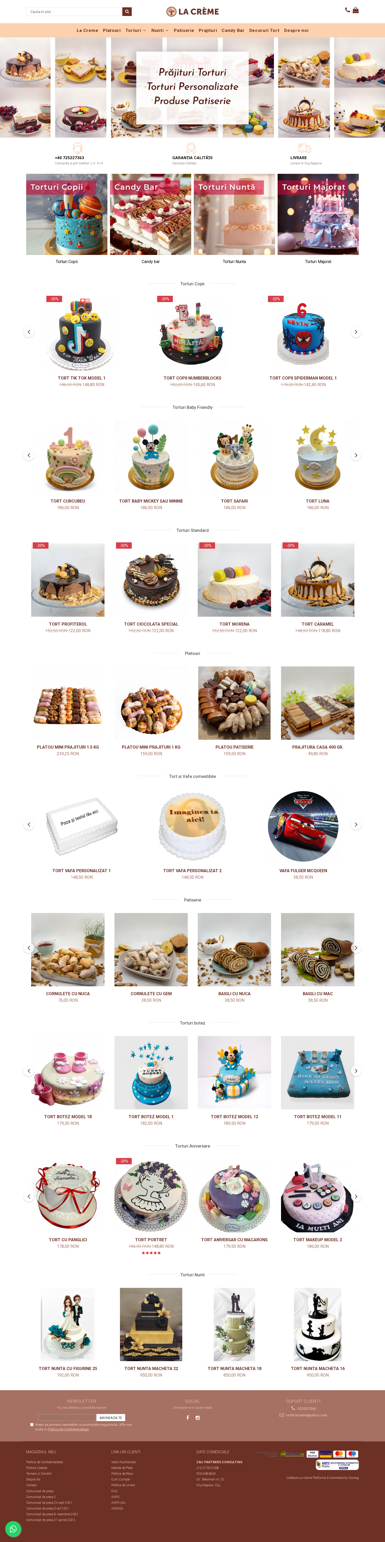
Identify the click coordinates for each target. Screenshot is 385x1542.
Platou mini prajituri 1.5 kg (68, 747)
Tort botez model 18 (68, 1116)
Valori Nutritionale (123, 1462)
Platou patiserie (235, 747)
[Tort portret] (151, 1196)
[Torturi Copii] (66, 214)
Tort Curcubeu (68, 501)
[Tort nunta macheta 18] (234, 1324)
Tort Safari (234, 501)
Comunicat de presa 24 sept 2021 (49, 1503)
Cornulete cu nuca (68, 993)
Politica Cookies (36, 1468)
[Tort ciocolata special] (151, 580)
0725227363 (306, 1409)
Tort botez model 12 (234, 1116)
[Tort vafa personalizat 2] (192, 826)
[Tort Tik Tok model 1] (81, 333)
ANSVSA (117, 1508)
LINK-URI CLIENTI (125, 1452)
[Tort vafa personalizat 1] (81, 826)
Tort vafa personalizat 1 (81, 870)
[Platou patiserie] (234, 703)
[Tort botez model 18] (68, 1073)
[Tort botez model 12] (234, 1073)
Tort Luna (317, 501)
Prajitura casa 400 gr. (317, 747)
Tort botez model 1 (151, 1116)
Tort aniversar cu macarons (234, 1239)
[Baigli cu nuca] (234, 950)
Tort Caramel (318, 624)
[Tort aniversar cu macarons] (234, 1196)
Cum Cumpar (120, 1479)
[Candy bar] (150, 214)
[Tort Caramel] (318, 580)
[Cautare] (127, 11)
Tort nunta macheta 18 (234, 1368)
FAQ (114, 1491)
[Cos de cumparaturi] (356, 10)
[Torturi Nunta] (234, 214)
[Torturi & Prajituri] (192, 87)
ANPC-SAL (118, 1503)
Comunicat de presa (39, 1491)
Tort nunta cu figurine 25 (68, 1368)
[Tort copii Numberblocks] (192, 333)
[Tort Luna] (318, 457)
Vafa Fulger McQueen (303, 870)
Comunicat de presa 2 (41, 1497)
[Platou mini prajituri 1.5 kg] (68, 703)
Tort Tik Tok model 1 (82, 378)
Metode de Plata (122, 1468)
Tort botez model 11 (318, 1116)
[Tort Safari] (234, 457)
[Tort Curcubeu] (68, 457)
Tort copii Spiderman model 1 (303, 378)
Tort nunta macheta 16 (318, 1368)
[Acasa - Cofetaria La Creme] (192, 12)
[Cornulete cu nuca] (68, 950)
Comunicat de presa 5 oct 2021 (47, 1508)
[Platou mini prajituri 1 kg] (151, 703)
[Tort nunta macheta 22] (151, 1324)
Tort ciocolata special (151, 624)
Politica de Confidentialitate (68, 1429)
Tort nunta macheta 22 (151, 1368)
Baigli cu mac (318, 993)
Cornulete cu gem (151, 993)
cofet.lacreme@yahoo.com (306, 1415)
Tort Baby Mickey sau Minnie (151, 501)
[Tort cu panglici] (68, 1196)
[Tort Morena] (234, 580)
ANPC (115, 1497)
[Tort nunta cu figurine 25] (68, 1324)
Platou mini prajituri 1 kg (151, 747)
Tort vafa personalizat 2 (192, 870)
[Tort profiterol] (68, 580)
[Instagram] (197, 1417)
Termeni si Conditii (39, 1474)
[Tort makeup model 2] (318, 1196)
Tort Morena (234, 624)
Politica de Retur (122, 1474)
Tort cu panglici (68, 1239)
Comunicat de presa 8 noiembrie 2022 (52, 1514)
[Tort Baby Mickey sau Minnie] (151, 457)
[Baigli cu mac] (318, 950)
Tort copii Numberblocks (192, 378)
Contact (31, 1485)
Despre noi (33, 1479)
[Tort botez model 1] (151, 1073)
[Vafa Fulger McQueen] (303, 826)
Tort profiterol (68, 624)
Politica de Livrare (123, 1485)
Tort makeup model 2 (317, 1239)
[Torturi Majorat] (318, 214)
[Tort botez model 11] (318, 1073)
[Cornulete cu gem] (151, 950)
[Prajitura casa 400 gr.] (318, 703)
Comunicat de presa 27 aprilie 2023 (50, 1520)
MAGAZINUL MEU (41, 1452)
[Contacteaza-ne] (348, 10)
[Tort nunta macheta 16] (318, 1324)
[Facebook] (187, 1417)
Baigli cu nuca (234, 993)
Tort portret (151, 1239)
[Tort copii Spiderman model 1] (303, 333)
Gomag (353, 1478)
